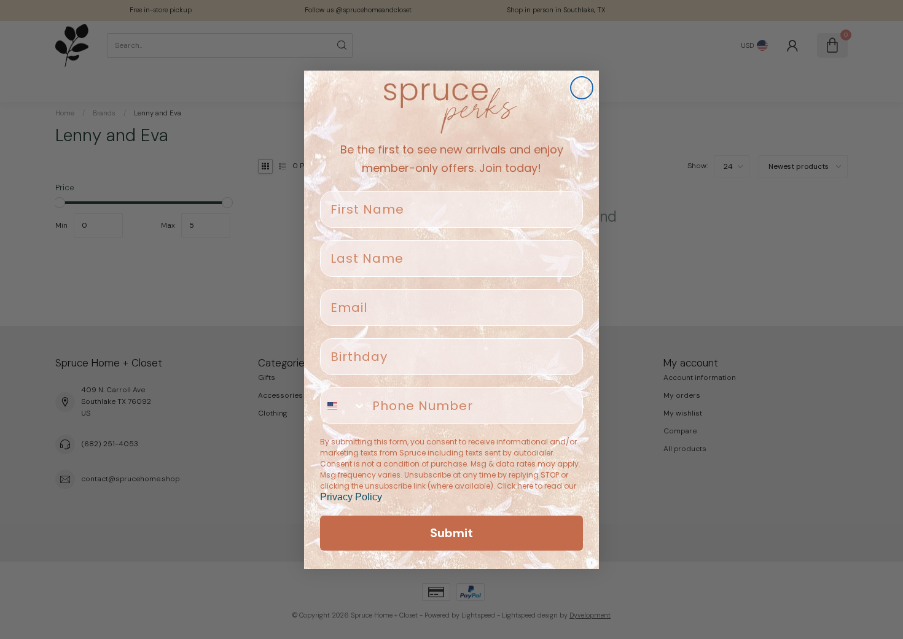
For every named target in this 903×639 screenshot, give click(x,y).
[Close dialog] (582, 88)
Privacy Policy (351, 497)
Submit (451, 533)
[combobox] (343, 406)
